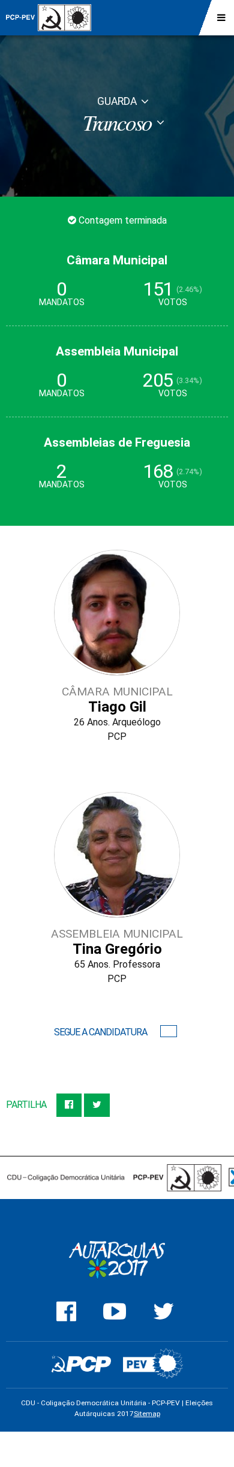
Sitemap (147, 1413)
